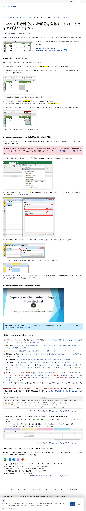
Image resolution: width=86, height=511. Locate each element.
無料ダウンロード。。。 (68, 411)
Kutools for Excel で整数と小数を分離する (49, 50)
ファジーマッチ (69, 351)
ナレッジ (23, 489)
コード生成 (68, 340)
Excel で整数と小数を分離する (45, 48)
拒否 (79, 504)
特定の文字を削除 (50, 373)
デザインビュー (34, 362)
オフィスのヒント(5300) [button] (42, 17)
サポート (56, 17)
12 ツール (26, 373)
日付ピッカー (41, 365)
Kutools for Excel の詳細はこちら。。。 (44, 411)
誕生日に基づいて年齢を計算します (36, 375)
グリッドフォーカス (20, 362)
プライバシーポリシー (55, 489)
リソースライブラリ (17, 365)
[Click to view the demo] (64, 50)
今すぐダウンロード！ (23, 328)
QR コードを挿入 (68, 375)
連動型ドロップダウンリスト (59, 354)
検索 (65, 17)
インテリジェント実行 (54, 340)
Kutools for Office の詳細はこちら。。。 (44, 476)
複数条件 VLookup (24, 351)
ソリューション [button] (8, 17)
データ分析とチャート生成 (20, 342)
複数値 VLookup (38, 351)
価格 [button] (29, 17)
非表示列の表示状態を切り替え (47, 359)
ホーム (10, 489)
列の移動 (34, 359)
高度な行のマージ (74, 377)
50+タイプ (68, 373)
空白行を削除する (49, 345)
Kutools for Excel (8, 276)
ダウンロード (21, 17)
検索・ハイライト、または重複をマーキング (27, 345)
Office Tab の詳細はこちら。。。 (46, 443)
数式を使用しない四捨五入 (21, 348)
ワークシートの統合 (55, 365)
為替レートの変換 (43, 377)
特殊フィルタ (41, 367)
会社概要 (74, 489)
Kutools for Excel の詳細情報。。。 (58, 151)
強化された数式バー (47, 362)
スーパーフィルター (27, 367)
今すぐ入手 (32, 278)
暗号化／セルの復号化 (70, 365)
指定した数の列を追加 (23, 359)
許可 (72, 504)
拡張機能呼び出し (35, 342)
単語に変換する (32, 377)
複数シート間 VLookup (54, 351)
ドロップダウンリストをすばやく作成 (36, 354)
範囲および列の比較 (64, 359)
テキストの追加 (38, 373)
